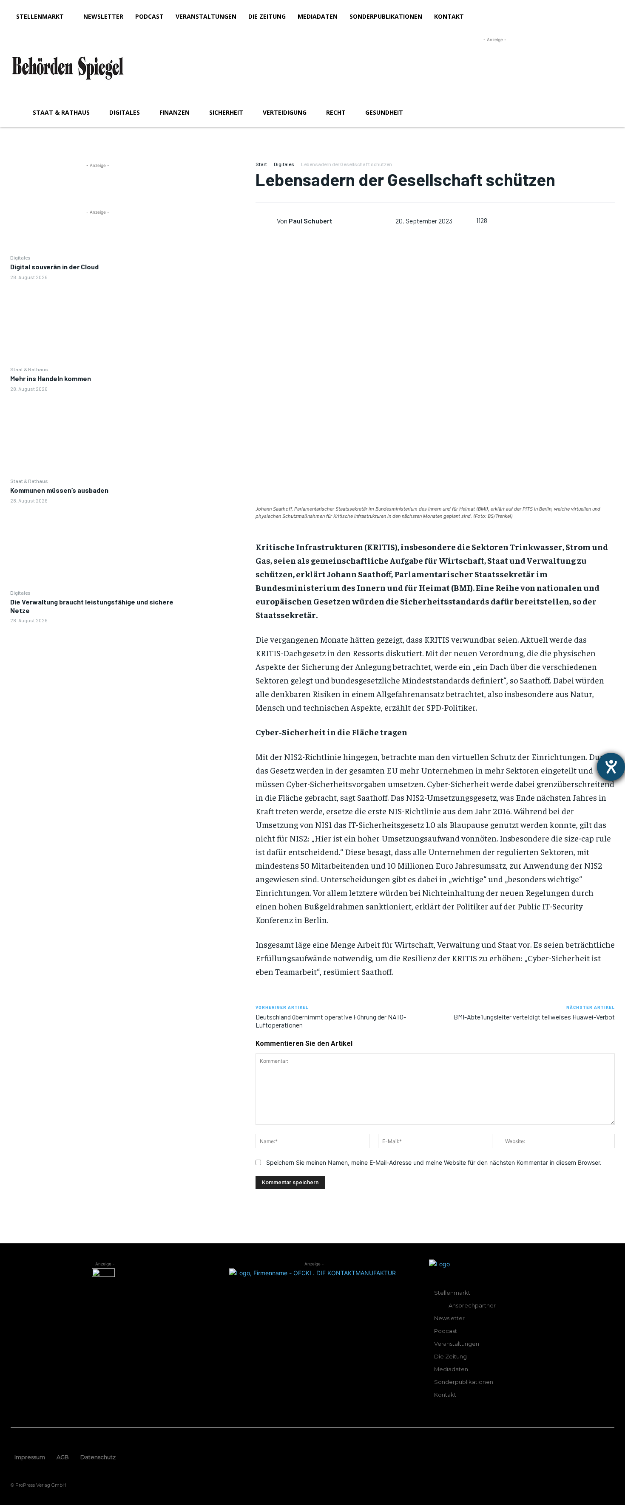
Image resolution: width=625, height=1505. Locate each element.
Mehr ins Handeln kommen (50, 378)
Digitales (20, 257)
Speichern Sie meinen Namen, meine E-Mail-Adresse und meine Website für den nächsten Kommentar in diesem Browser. (434, 1162)
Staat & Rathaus (29, 369)
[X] (220, 189)
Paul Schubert (310, 221)
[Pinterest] (220, 209)
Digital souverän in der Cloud (54, 267)
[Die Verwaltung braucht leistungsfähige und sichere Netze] (98, 666)
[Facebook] (220, 169)
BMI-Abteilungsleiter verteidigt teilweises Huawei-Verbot (534, 1017)
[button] (604, 112)
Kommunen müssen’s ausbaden (59, 490)
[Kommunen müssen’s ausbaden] (98, 546)
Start (261, 164)
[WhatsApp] (220, 229)
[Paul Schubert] (266, 220)
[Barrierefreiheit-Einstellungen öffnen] (611, 767)
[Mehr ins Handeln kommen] (98, 434)
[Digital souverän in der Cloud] (98, 323)
